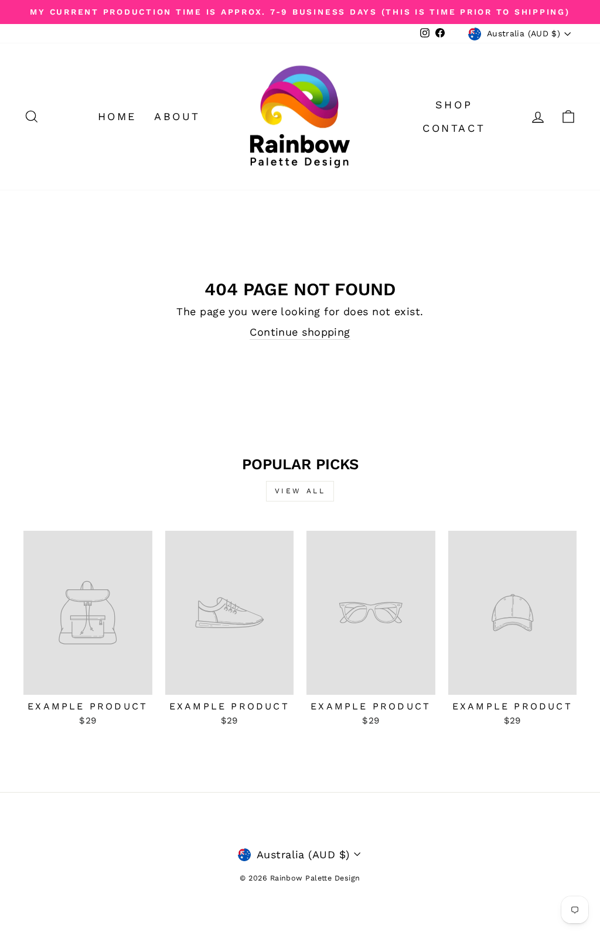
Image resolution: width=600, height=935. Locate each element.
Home (117, 116)
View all (300, 491)
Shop (453, 104)
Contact (453, 128)
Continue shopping (300, 332)
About (177, 116)
